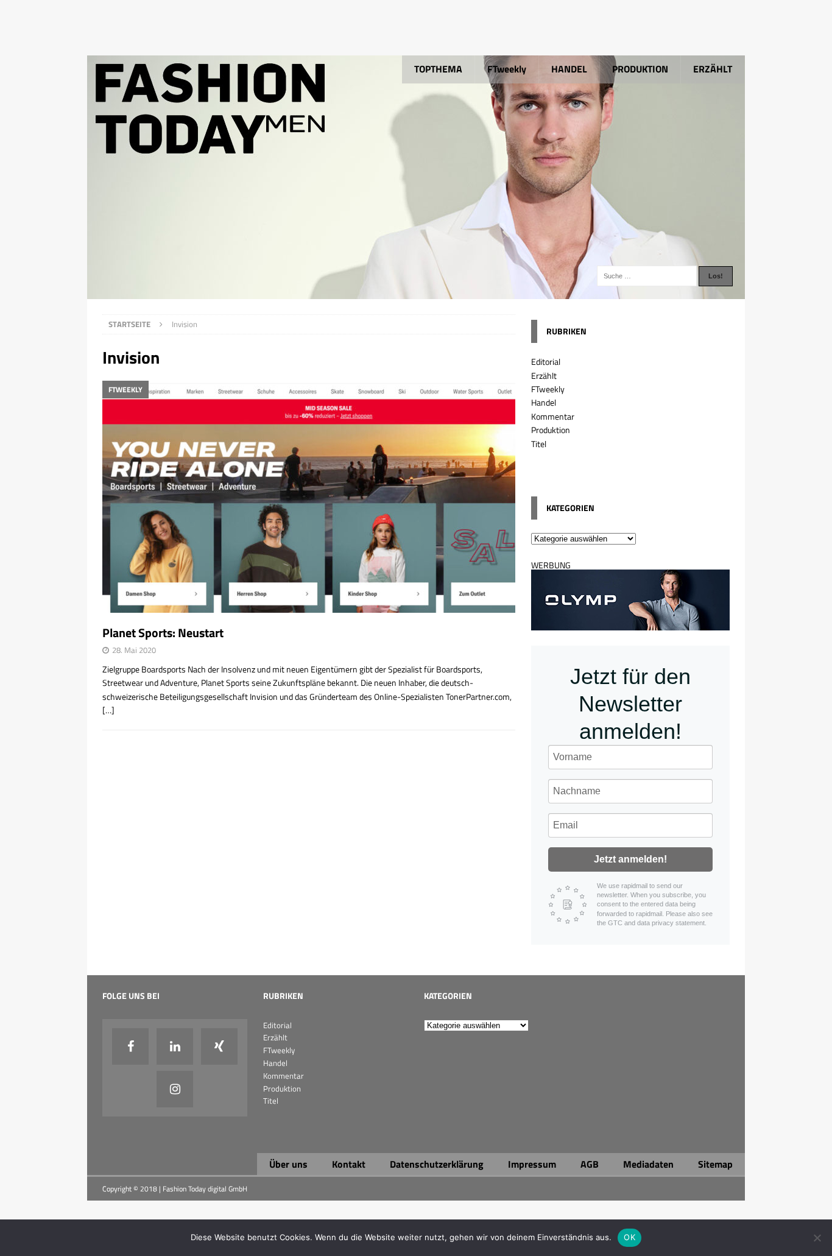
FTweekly (506, 69)
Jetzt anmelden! (630, 859)
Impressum (532, 1164)
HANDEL (569, 69)
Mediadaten (648, 1164)
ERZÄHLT (712, 69)
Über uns (288, 1164)
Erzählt (544, 375)
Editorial (545, 361)
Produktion (550, 429)
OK (629, 1237)
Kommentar (552, 416)
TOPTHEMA (438, 69)
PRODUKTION (640, 69)
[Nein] (817, 1238)
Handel (543, 402)
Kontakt (348, 1164)
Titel (538, 443)
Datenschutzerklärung (437, 1164)
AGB (589, 1164)
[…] (108, 710)
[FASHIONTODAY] (416, 292)
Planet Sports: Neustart (163, 632)
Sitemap (715, 1164)
